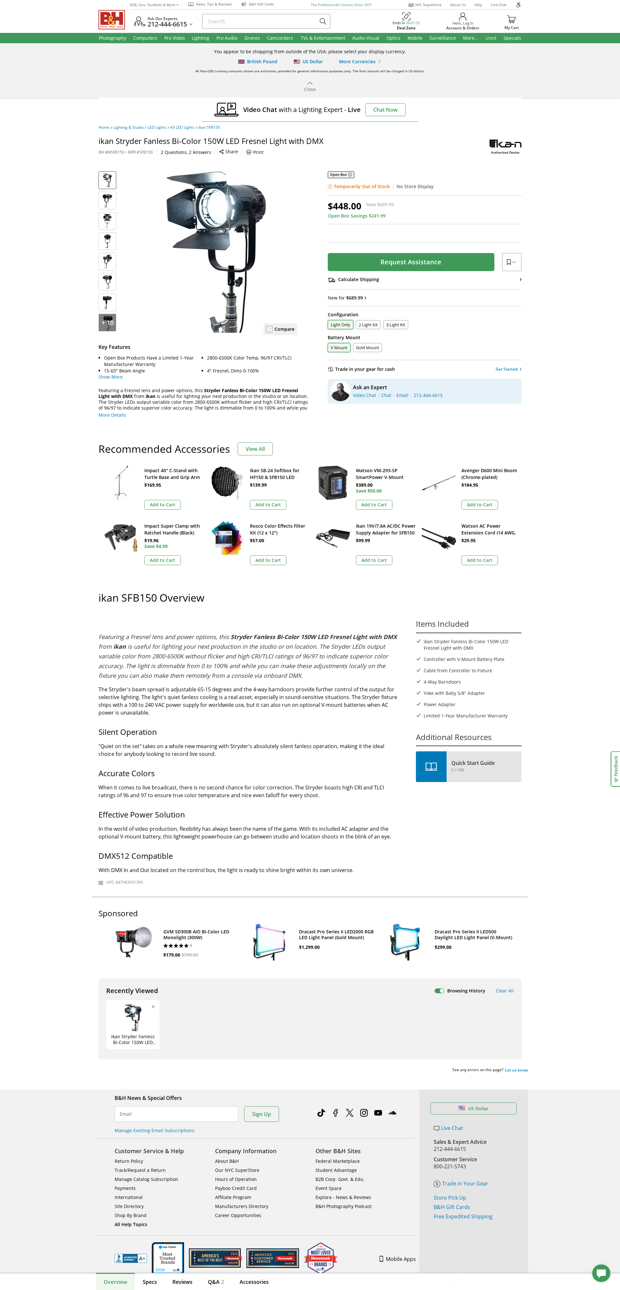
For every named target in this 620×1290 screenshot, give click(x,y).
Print (258, 152)
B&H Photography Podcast (343, 1206)
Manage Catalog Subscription (146, 1179)
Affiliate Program (233, 1197)
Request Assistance (410, 262)
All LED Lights (182, 127)
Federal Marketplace (337, 1161)
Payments (125, 1188)
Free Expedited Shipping (463, 1216)
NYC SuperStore (428, 4)
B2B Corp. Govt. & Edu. (340, 1179)
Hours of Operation (236, 1179)
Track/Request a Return (140, 1170)
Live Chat (498, 4)
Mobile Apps (401, 1259)
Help (478, 4)
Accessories (254, 1281)
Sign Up (261, 1114)
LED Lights (157, 127)
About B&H (227, 1161)
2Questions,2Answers (186, 152)
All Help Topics (131, 1224)
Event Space (328, 1188)
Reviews (182, 1281)
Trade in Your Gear (465, 1183)
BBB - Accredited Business (131, 1258)
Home (103, 127)
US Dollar (478, 1108)
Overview (115, 1281)
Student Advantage (336, 1170)
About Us (458, 4)
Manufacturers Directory (241, 1206)
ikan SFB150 (209, 127)
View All (255, 448)
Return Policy (129, 1161)
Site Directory (129, 1206)
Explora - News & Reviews (343, 1197)
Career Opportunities (238, 1215)
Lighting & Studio (128, 127)
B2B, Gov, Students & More (152, 4)
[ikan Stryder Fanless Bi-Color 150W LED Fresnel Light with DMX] (216, 252)
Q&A (216, 1281)
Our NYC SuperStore (237, 1170)
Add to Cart (162, 505)
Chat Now (385, 109)
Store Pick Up (450, 1197)
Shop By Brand (131, 1215)
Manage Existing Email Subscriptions (154, 1130)
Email (126, 1114)
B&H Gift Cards (452, 1207)
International (129, 1197)
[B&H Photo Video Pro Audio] (114, 19)
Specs (150, 1281)
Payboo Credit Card (236, 1188)
